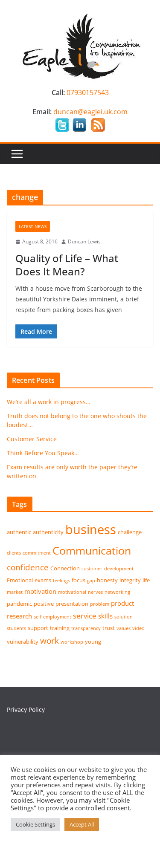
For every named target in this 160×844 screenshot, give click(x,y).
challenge (130, 532)
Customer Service (32, 439)
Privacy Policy (26, 709)
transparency (86, 628)
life (146, 580)
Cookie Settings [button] (35, 824)
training (60, 628)
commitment (37, 553)
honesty (107, 580)
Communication (91, 550)
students (16, 628)
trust (108, 628)
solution (123, 617)
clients (14, 553)
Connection (65, 568)
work (49, 640)
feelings (61, 581)
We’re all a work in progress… (48, 402)
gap (91, 581)
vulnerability (22, 641)
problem (99, 604)
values (123, 628)
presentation (71, 603)
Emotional (20, 580)
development (119, 569)
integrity (130, 580)
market (15, 592)
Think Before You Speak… (43, 453)
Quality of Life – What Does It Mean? (66, 264)
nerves (95, 592)
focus (78, 580)
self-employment (52, 617)
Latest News (33, 226)
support (38, 628)
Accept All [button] (82, 824)
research (19, 616)
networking (117, 592)
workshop (72, 642)
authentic (19, 532)
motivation (40, 591)
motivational (72, 592)
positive (44, 603)
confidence (28, 567)
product (122, 603)
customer (91, 569)
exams (43, 580)
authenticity (48, 532)
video (138, 628)
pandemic (19, 603)
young (93, 641)
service (84, 616)
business (90, 529)
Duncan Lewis (84, 241)
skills (105, 616)
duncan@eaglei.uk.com (90, 111)
